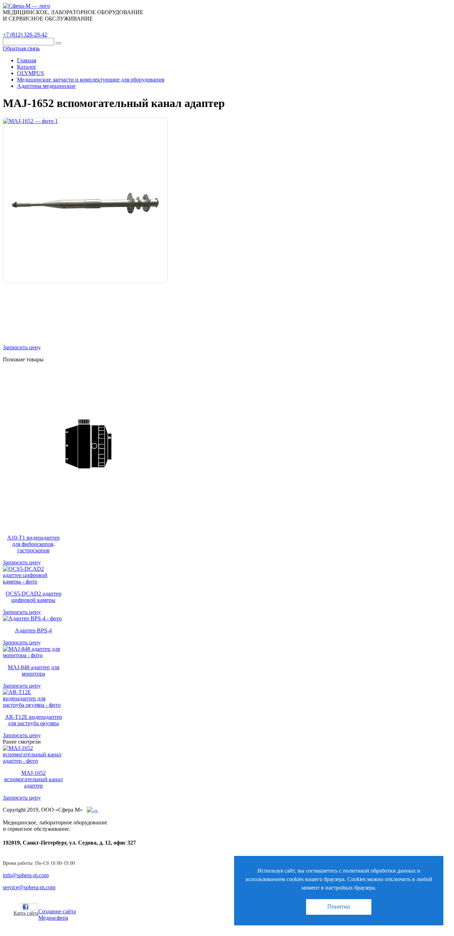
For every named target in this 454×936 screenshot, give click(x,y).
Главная (26, 60)
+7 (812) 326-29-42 (25, 35)
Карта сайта (25, 913)
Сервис (92, 26)
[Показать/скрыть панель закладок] (17, 906)
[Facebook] (25, 906)
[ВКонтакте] (33, 906)
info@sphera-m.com (26, 875)
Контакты (126, 26)
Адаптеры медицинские (46, 86)
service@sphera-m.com (29, 887)
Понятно (338, 907)
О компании (56, 26)
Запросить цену (22, 347)
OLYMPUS (30, 73)
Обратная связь (21, 48)
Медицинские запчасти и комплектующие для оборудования (90, 80)
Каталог (19, 26)
